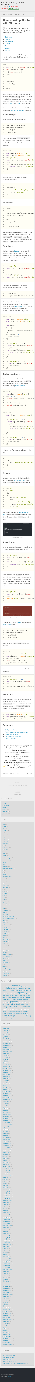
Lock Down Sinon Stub (12, 734)
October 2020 (6, 1173)
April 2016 (5, 1280)
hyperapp (5, 902)
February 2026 (6, 1041)
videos (10, 749)
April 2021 (5, 1160)
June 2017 (5, 1250)
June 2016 (5, 1275)
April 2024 (5, 1085)
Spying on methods (11, 730)
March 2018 (6, 1234)
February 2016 (6, 1284)
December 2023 (7, 1093)
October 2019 (6, 1198)
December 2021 (7, 1143)
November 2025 (7, 1047)
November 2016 (7, 1265)
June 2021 (5, 1156)
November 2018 (7, 1221)
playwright (5, 927)
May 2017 (5, 1252)
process (5, 812)
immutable (5, 904)
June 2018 (5, 1229)
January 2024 (6, 1091)
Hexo (9, 1376)
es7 (3, 883)
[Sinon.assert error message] (17, 611)
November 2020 (7, 1171)
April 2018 (5, 1232)
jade (4, 908)
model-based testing (8, 916)
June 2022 (5, 1131)
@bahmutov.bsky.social (21, 745)
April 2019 (5, 1211)
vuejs (4, 971)
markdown (5, 914)
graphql (5, 893)
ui (3, 964)
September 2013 (7, 1345)
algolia (4, 835)
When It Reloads (7, 1359)
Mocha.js (11, 103)
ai (3, 833)
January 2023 (6, 1116)
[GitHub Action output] (17, 529)
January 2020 (6, 1192)
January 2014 (6, 1336)
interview (5, 906)
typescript (5, 962)
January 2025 (6, 1068)
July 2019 (5, 1204)
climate (4, 807)
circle (4, 854)
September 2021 (7, 1150)
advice (4, 803)
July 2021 (5, 1154)
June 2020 (5, 1181)
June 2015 (5, 1301)
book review (6, 805)
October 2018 (6, 1223)
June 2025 (5, 1058)
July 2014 (5, 1324)
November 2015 (7, 1290)
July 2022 (5, 1129)
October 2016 (6, 1267)
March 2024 (6, 1087)
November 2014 (7, 1315)
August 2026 (6, 1028)
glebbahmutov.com (15, 747)
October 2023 (6, 1097)
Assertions (8, 46)
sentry (4, 952)
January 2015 (6, 1311)
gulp (4, 897)
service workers (7, 954)
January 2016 (6, 1286)
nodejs (4, 923)
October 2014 (6, 1317)
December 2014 (7, 1313)
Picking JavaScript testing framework (16, 732)
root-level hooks (20, 386)
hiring (4, 900)
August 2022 (6, 1127)
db (3, 872)
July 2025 (5, 1056)
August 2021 (6, 1152)
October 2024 (6, 1074)
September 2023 (7, 1100)
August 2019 (6, 1202)
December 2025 (7, 1045)
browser (5, 849)
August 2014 (6, 1321)
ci (9, 990)
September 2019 (7, 1200)
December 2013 (7, 1338)
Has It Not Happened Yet (9, 1361)
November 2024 (7, 1072)
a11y (4, 828)
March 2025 (6, 1064)
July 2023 (5, 1104)
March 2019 (6, 1213)
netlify (4, 921)
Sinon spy (17, 251)
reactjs (4, 944)
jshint (4, 912)
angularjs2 (5, 841)
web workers (6, 973)
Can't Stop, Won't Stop (9, 1355)
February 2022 (6, 1139)
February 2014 (6, 1334)
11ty (4, 824)
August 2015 (6, 1296)
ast (3, 845)
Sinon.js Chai (7, 625)
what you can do (13, 9)
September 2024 (7, 1076)
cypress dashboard (8, 868)
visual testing (6, 969)
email (4, 879)
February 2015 (6, 1309)
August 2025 (6, 1053)
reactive (5, 942)
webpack (5, 975)
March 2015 (6, 1307)
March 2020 (6, 1187)
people (4, 809)
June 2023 (5, 1106)
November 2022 (7, 1120)
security (5, 950)
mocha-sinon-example (17, 110)
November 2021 (7, 1146)
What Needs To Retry (8, 1357)
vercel (4, 967)
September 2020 (7, 1175)
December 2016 (7, 1263)
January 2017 (6, 1261)
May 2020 (5, 1183)
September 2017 (7, 1244)
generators (5, 887)
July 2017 (5, 1248)
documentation (7, 877)
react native (6, 939)
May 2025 (5, 1060)
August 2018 (6, 1227)
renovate (5, 946)
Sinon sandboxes (19, 306)
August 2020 (6, 1177)
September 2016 (7, 1269)
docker (4, 874)
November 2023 (7, 1095)
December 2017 (7, 1240)
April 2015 (5, 1305)
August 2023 (6, 1102)
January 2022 (6, 1141)
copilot (4, 862)
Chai (19, 622)
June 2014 (5, 1326)
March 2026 (6, 1039)
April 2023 (5, 1110)
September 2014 (7, 1319)
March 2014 (6, 1332)
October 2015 (6, 1292)
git (3, 889)
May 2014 (5, 1328)
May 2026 (5, 1035)
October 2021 (6, 1148)
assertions (5, 843)
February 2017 (6, 1259)
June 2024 (5, 1083)
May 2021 (5, 1158)
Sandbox (7, 39)
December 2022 (7, 1118)
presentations (22, 749)
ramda (4, 935)
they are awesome (19, 480)
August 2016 (6, 1271)
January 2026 (6, 1043)
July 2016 (5, 1273)
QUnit (4, 826)
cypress (5, 866)
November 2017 (7, 1242)
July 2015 (5, 1299)
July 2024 (5, 1081)
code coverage (6, 858)
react (4, 937)
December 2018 (7, 1219)
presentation (6, 929)
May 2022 (5, 1133)
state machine (6, 956)
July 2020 (5, 1179)
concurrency (6, 860)
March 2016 (6, 1282)
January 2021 (6, 1167)
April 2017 (5, 1254)
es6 (3, 881)
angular (5, 837)
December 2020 (7, 1169)
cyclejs (4, 864)
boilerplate (5, 847)
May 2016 (5, 1278)
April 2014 (5, 1330)
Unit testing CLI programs (13, 736)
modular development (8, 918)
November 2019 (7, 1196)
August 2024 (6, 1079)
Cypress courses (21, 764)
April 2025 (5, 1062)
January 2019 (6, 1217)
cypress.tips (17, 758)
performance (6, 925)
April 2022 (5, 1135)
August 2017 (6, 1246)
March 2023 (6, 1112)
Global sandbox (10, 41)
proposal (5, 933)
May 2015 (5, 1303)
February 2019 (6, 1215)
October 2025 (6, 1049)
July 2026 (5, 1030)
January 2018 (6, 1238)
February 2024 (6, 1089)
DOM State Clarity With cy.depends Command (15, 1363)
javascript (6, 773)
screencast (5, 948)
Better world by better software (12, 3)
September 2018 (7, 1225)
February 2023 (6, 1114)
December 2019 (7, 1194)
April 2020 (5, 1185)
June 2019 (5, 1206)
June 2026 (5, 1033)
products (5, 814)
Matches (7, 48)
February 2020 (6, 1190)
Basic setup (8, 37)
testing (12, 773)
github (4, 891)
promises (5, 931)
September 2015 (7, 1294)
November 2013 (7, 1340)
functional (5, 885)
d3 (3, 870)
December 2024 (7, 1070)
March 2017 (6, 1257)
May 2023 (5, 1108)
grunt (4, 895)
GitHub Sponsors (23, 762)
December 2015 (7, 1288)
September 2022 (7, 1125)
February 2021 (6, 1164)
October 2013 (6, 1342)
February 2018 (6, 1236)
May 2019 (5, 1208)
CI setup (7, 44)
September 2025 (7, 1051)
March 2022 (6, 1137)
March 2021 (6, 1162)
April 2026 (5, 1037)
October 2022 (6, 1123)
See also (7, 50)
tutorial (17, 773)
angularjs (5, 839)
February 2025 (6, 1066)
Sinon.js (19, 103)
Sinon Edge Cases (10, 739)
